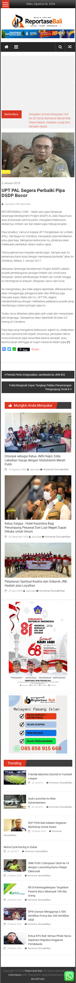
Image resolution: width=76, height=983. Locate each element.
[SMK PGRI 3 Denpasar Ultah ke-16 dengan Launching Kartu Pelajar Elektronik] (15, 865)
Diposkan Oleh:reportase (17, 204)
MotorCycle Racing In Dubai (20, 847)
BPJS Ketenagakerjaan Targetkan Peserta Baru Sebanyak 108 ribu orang (48, 891)
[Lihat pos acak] (70, 47)
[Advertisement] (38, 83)
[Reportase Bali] (6, 47)
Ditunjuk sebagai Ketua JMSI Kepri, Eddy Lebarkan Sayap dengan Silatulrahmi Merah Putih (35, 460)
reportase (35, 469)
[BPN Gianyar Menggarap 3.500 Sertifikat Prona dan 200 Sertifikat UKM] (15, 913)
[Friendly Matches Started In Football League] (15, 777)
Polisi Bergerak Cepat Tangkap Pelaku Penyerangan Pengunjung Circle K (40, 387)
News (6, 171)
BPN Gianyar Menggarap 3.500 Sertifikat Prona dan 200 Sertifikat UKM (48, 915)
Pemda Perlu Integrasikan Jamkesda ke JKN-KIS (35, 374)
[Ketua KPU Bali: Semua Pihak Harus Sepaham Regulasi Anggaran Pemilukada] (15, 937)
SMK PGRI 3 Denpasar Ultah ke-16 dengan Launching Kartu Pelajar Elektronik (48, 867)
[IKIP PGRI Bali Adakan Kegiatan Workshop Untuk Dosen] (15, 825)
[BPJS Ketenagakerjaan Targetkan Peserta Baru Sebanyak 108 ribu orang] (15, 889)
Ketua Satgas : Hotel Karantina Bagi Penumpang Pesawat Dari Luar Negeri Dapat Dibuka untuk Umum (35, 527)
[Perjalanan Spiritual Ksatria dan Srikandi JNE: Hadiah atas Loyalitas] (38, 559)
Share (35, 349)
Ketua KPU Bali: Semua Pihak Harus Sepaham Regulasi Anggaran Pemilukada (49, 940)
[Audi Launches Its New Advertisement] (15, 801)
